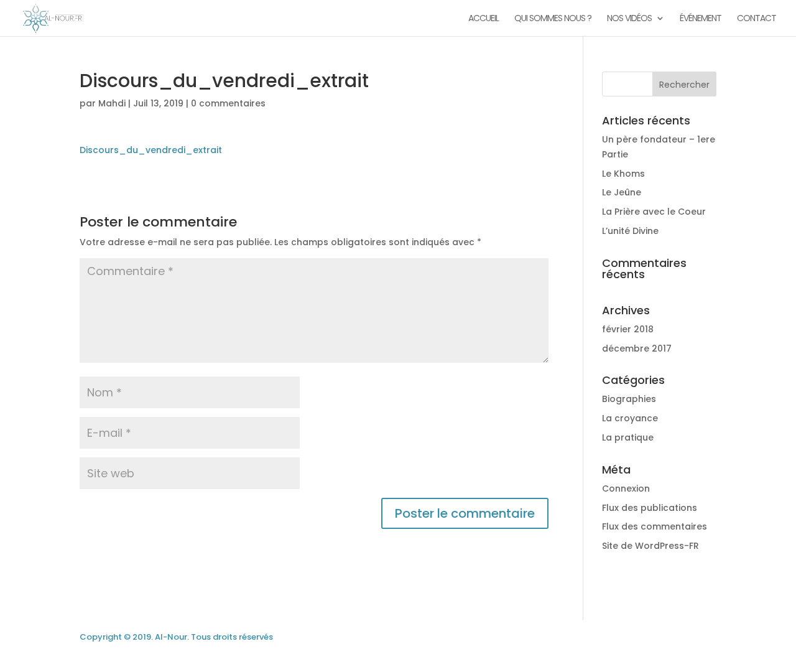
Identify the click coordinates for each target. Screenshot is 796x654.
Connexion (626, 488)
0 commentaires (228, 103)
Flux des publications (649, 508)
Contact (756, 19)
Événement (700, 19)
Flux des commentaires (654, 526)
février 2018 (628, 329)
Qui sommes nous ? (552, 19)
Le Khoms (623, 173)
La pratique (628, 437)
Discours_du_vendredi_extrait (151, 150)
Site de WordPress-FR (650, 546)
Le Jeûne (621, 192)
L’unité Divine (630, 231)
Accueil (483, 19)
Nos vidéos (629, 19)
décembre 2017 (637, 348)
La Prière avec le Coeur (654, 211)
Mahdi (112, 103)
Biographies (629, 399)
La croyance (630, 418)
